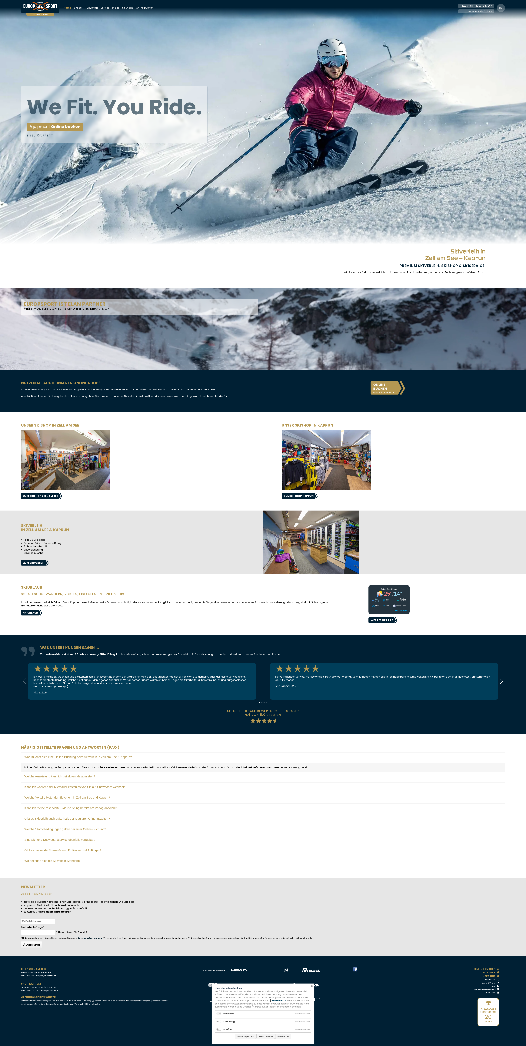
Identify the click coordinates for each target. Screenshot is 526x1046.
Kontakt (489, 972)
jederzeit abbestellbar (56, 911)
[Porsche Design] (213, 970)
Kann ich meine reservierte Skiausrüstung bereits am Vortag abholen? (70, 808)
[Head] (238, 970)
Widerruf (491, 992)
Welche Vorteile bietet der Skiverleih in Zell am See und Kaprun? (67, 797)
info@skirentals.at (48, 975)
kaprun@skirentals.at (49, 990)
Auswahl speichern (245, 1036)
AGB (494, 986)
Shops (78, 7)
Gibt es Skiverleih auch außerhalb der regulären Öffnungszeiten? (67, 818)
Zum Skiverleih (34, 563)
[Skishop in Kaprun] (326, 489)
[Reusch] (311, 970)
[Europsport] (41, 6)
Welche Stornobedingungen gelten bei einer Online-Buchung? (65, 829)
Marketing (228, 1021)
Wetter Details (382, 620)
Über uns (489, 976)
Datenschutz (489, 983)
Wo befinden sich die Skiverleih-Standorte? (52, 861)
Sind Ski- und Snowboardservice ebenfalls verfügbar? (59, 839)
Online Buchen (144, 7)
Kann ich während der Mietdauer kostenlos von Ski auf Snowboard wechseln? (75, 787)
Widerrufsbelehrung (485, 989)
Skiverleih (92, 7)
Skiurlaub (127, 7)
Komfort (227, 1029)
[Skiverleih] (311, 573)
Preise (115, 7)
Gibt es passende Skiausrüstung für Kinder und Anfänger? (62, 850)
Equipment (54, 126)
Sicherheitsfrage (32, 927)
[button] (501, 681)
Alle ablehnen (283, 1036)
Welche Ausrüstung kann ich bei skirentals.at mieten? (59, 776)
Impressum (490, 979)
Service (105, 7)
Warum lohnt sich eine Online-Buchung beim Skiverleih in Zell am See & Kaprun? (78, 757)
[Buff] (286, 970)
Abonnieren (31, 944)
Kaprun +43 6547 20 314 (479, 11)
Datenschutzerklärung (90, 938)
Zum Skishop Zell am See (40, 496)
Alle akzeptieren (265, 1036)
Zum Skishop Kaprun (299, 496)
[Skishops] (65, 489)
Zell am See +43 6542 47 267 (477, 6)
